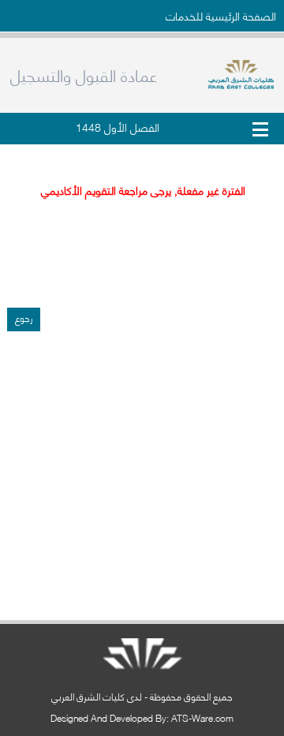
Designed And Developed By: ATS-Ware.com (142, 717)
